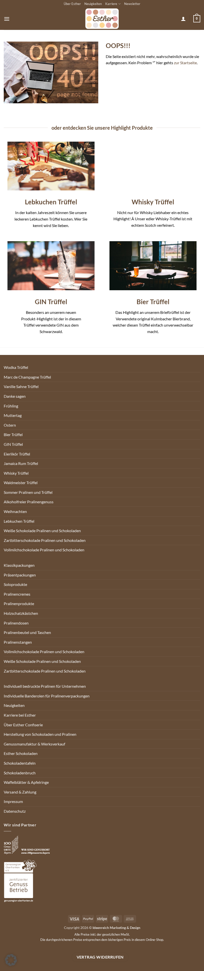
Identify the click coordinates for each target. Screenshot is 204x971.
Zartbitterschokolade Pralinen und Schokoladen (45, 540)
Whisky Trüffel (16, 473)
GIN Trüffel (13, 444)
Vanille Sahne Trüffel (21, 386)
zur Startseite (185, 62)
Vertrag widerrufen (100, 957)
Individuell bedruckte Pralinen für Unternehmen (45, 686)
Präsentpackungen (20, 574)
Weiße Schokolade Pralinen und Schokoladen (42, 530)
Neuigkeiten (93, 4)
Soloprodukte (15, 584)
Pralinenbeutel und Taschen (27, 632)
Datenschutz (15, 811)
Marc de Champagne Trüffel (27, 377)
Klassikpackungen (19, 565)
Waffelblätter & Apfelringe (26, 782)
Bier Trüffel (13, 434)
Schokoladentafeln (20, 763)
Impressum (13, 801)
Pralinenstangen (18, 642)
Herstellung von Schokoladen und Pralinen (40, 734)
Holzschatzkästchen (21, 613)
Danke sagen (15, 396)
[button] (7, 19)
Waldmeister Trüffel (21, 482)
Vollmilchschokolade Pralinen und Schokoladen (44, 549)
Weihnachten (15, 511)
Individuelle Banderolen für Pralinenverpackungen (47, 695)
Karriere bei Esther (20, 715)
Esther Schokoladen (21, 753)
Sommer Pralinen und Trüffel (28, 492)
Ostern (10, 425)
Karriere (111, 4)
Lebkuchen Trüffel (19, 521)
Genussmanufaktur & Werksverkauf (34, 744)
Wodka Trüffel (16, 367)
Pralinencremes (17, 594)
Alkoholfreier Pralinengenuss (28, 501)
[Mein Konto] (183, 18)
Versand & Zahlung (20, 792)
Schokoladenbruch (20, 772)
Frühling (11, 405)
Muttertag (13, 415)
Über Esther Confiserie (23, 724)
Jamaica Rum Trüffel (21, 463)
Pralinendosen (16, 623)
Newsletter (132, 4)
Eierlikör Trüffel (17, 454)
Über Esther (72, 4)
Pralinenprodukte (19, 603)
